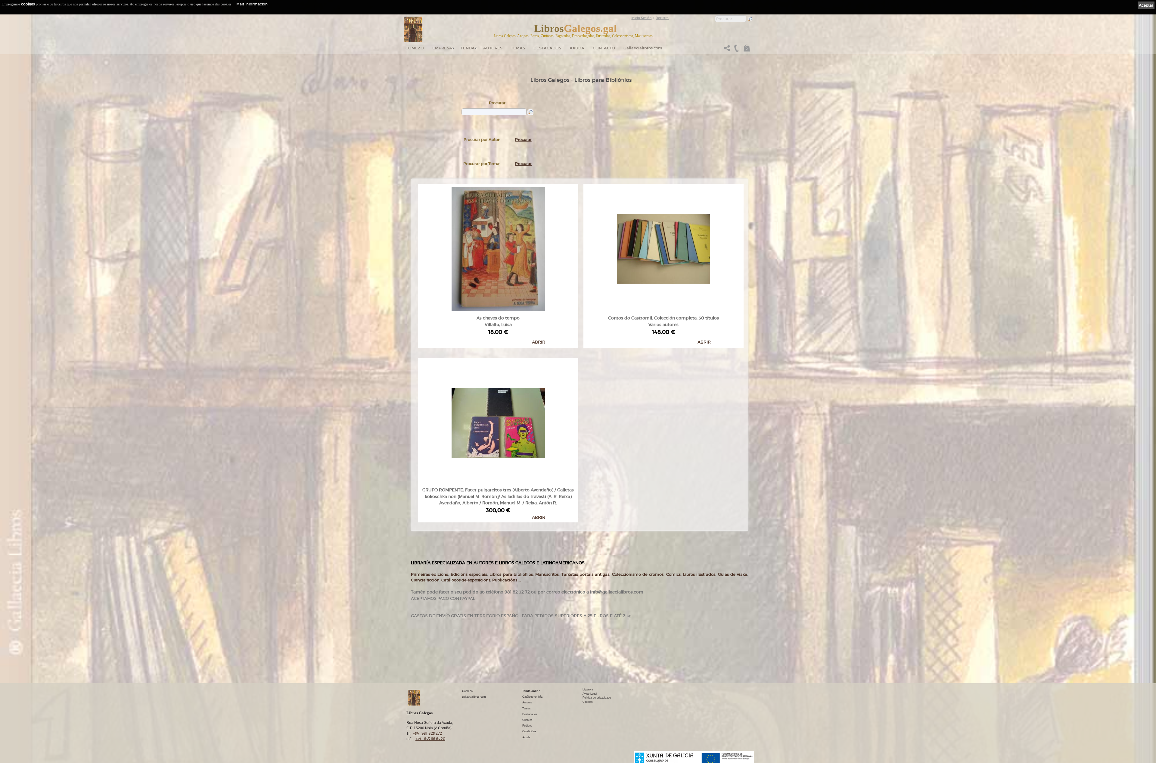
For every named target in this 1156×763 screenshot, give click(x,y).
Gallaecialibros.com (642, 48)
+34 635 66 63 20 (430, 739)
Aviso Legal (590, 693)
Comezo (415, 48)
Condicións (529, 731)
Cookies (588, 701)
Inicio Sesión (641, 18)
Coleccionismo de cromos (638, 574)
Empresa (442, 48)
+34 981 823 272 (427, 733)
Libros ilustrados (699, 574)
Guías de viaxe (732, 574)
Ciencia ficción (425, 580)
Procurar (523, 139)
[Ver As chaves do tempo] (498, 247)
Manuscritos (547, 574)
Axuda (577, 48)
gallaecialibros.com (474, 696)
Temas (518, 48)
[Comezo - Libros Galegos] (413, 29)
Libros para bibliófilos (511, 574)
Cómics (673, 574)
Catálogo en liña (532, 696)
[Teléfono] (736, 49)
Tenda (468, 48)
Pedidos (527, 725)
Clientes (527, 719)
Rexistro (662, 18)
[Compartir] (727, 49)
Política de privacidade (597, 697)
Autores (492, 48)
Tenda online (531, 691)
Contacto (604, 48)
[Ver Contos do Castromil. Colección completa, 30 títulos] (663, 247)
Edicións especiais (469, 574)
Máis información (252, 4)
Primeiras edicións (429, 574)
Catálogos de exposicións (465, 580)
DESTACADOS (547, 48)
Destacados (529, 714)
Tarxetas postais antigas (585, 574)
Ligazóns (588, 689)
